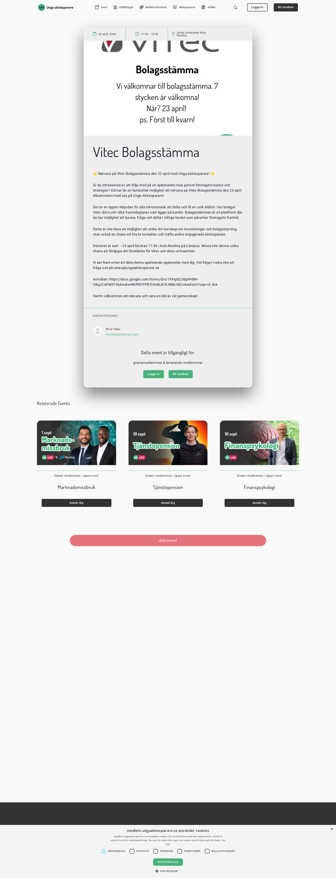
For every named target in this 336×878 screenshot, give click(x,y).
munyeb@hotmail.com (122, 334)
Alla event (168, 540)
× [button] (331, 829)
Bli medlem (286, 7)
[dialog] (168, 851)
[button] (168, 871)
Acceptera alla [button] (168, 862)
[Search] (235, 7)
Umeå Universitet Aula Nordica (191, 34)
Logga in (257, 7)
